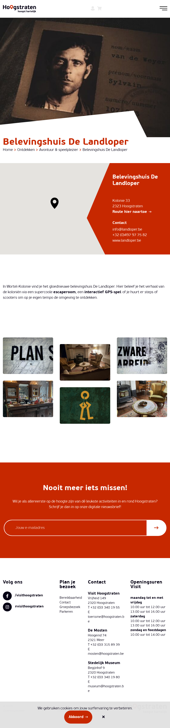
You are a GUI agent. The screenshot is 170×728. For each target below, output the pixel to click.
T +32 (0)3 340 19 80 (104, 677)
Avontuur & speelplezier (58, 150)
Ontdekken (26, 150)
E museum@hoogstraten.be (106, 686)
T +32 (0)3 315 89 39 (104, 645)
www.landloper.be (126, 241)
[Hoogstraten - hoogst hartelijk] (19, 9)
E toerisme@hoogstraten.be (106, 617)
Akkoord (76, 717)
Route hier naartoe (129, 212)
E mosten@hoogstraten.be (106, 652)
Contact (65, 602)
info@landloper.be (127, 229)
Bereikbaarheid (71, 598)
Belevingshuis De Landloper (105, 150)
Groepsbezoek (70, 607)
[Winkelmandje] (99, 9)
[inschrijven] (156, 527)
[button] (54, 203)
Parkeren (66, 612)
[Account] (93, 9)
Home (8, 150)
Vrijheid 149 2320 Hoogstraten (101, 601)
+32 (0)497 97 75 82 (129, 235)
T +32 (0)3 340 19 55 (104, 607)
